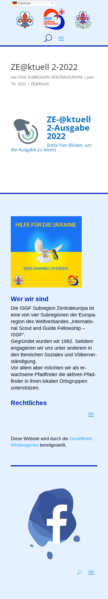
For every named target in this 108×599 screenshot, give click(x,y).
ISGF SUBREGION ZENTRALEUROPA (51, 77)
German (24, 3)
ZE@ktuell (40, 83)
